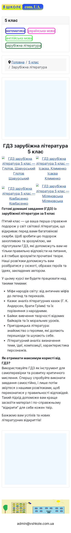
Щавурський (19, 178)
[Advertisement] (36, 108)
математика (15, 31)
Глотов (18, 173)
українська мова (41, 31)
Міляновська (52, 201)
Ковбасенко (18, 203)
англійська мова (19, 38)
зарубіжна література (23, 45)
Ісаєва (53, 173)
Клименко (52, 178)
